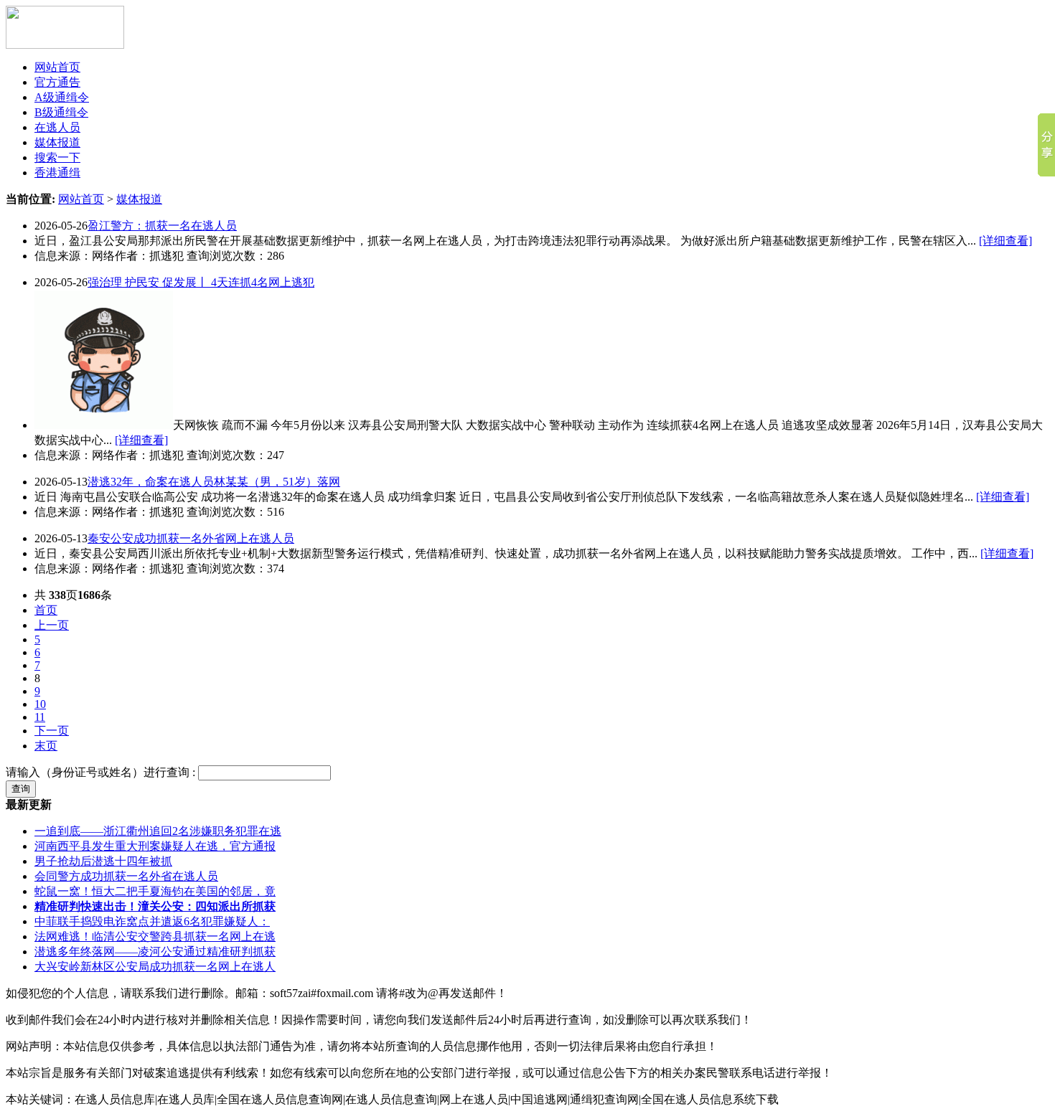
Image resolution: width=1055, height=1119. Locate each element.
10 (40, 704)
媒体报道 (57, 142)
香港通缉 (57, 172)
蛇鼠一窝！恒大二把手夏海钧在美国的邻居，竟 (155, 891)
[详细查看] (1005, 241)
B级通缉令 (61, 112)
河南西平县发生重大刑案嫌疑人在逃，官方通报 (155, 846)
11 (39, 717)
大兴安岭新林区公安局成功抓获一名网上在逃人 (155, 966)
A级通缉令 (61, 97)
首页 (45, 610)
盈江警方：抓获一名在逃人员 (162, 225)
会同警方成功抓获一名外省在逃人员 (126, 876)
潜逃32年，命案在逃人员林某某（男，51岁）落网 (214, 482)
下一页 (51, 730)
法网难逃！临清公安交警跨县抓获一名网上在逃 (155, 936)
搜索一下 (57, 157)
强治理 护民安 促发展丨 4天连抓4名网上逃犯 (201, 282)
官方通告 (57, 82)
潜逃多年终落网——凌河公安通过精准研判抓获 (155, 951)
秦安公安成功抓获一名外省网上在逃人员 (191, 538)
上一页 (51, 625)
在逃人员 (57, 127)
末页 (45, 746)
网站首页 (57, 67)
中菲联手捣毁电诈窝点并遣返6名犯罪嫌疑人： (152, 921)
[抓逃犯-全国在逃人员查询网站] (65, 45)
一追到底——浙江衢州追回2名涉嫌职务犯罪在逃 (157, 831)
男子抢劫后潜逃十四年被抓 (103, 861)
